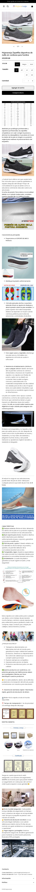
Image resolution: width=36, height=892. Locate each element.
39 (16, 70)
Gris (17, 64)
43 (26, 75)
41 (27, 70)
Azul (31, 64)
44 (32, 75)
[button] (4, 6)
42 (32, 70)
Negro (24, 64)
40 (22, 70)
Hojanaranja (9, 889)
